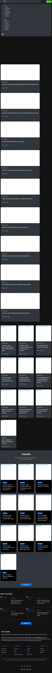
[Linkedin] (27, 666)
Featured (6, 28)
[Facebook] (22, 666)
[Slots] (32, 651)
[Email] (30, 666)
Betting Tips (7, 26)
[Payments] (19, 649)
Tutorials (6, 23)
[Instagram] (25, 666)
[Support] (45, 649)
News (6, 20)
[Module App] (6, 653)
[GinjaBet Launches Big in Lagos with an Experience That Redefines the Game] (18, 50)
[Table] (32, 653)
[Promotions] (6, 649)
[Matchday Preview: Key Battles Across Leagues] (5, 613)
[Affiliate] (45, 653)
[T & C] (19, 653)
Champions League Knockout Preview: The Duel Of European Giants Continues (43, 602)
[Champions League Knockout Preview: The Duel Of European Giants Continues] (31, 601)
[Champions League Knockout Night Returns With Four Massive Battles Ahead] (5, 601)
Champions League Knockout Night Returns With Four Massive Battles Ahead (17, 602)
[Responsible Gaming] (19, 655)
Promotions (7, 25)
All (5, 19)
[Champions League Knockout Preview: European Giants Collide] (31, 613)
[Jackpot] (32, 649)
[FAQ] (19, 651)
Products (7, 16)
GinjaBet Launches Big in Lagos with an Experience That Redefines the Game (43, 48)
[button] (2, 34)
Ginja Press (7, 22)
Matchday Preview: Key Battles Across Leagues (17, 614)
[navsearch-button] (49, 6)
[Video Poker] (32, 655)
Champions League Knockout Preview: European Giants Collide (43, 614)
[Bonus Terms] (6, 651)
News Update (40, 44)
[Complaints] (45, 651)
